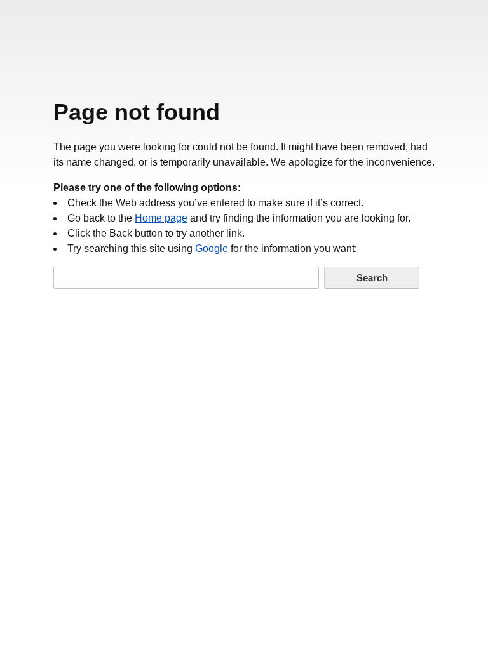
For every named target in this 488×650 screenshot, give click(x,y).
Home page (161, 218)
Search (372, 277)
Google (211, 248)
